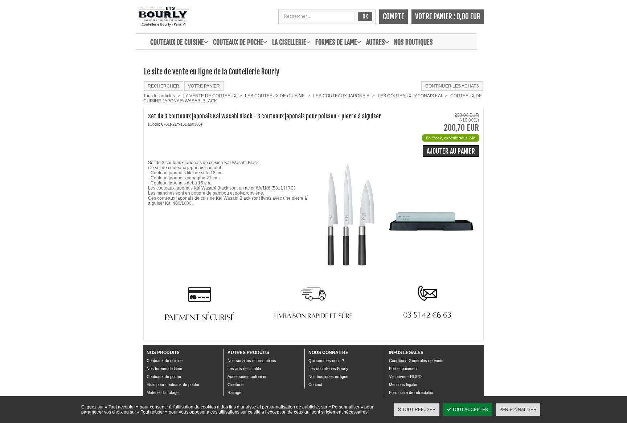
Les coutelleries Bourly (328, 368)
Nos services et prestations (252, 360)
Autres (375, 42)
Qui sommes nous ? (326, 360)
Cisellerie (235, 384)
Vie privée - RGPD (405, 376)
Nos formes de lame (164, 368)
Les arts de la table (244, 368)
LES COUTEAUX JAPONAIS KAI (410, 95)
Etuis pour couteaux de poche (173, 384)
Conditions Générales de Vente (416, 360)
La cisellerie (289, 42)
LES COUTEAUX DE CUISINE (275, 95)
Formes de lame (336, 42)
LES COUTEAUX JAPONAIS (341, 95)
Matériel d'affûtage (163, 392)
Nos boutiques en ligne (328, 376)
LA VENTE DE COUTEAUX (210, 95)
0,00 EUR (468, 16)
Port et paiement (403, 368)
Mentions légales (403, 384)
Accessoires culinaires (247, 376)
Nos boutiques (413, 42)
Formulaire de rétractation (411, 392)
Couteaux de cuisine (177, 42)
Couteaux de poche (238, 42)
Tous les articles (159, 95)
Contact (315, 384)
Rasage (234, 392)
